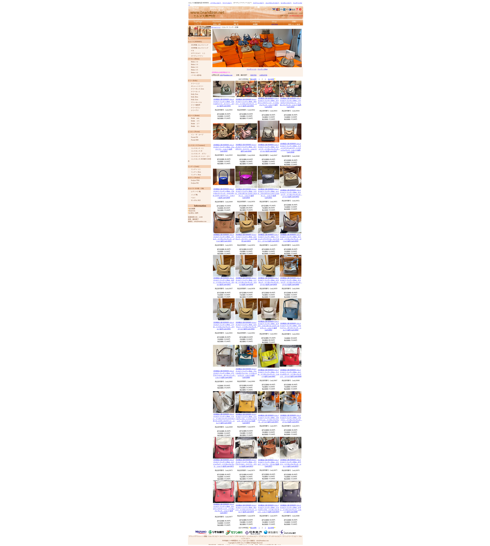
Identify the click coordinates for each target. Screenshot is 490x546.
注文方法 (253, 75)
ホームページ (215, 27)
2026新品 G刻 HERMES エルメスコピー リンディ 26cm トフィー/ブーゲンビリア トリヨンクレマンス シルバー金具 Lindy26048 (290, 148)
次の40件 (271, 79)
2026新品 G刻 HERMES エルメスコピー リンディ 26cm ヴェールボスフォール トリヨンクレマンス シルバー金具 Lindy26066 (246, 373)
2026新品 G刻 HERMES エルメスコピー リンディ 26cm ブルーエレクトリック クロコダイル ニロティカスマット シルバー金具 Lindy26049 (224, 193)
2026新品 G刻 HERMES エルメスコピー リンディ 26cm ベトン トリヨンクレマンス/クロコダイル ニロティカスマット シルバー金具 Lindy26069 (224, 418)
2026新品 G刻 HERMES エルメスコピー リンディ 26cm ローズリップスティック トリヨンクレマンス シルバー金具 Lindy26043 (268, 102)
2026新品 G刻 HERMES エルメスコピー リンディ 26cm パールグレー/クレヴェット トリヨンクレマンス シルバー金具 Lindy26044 (290, 102)
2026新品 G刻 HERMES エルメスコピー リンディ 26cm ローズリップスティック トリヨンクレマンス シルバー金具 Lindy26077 (224, 508)
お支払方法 (263, 75)
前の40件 (253, 79)
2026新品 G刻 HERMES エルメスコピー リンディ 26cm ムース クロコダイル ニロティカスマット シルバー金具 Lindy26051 (268, 193)
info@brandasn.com (226, 75)
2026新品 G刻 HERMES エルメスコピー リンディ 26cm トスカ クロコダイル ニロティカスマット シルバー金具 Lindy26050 (246, 193)
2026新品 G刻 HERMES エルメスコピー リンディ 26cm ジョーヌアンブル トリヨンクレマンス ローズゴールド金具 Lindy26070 (246, 418)
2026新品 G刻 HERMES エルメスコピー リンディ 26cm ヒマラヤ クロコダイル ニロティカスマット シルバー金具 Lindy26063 (268, 326)
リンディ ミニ (251, 69)
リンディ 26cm (262, 69)
